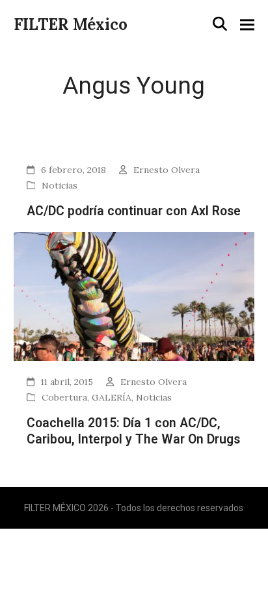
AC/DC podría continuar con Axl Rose (134, 211)
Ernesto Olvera (166, 170)
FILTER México (70, 24)
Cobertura (64, 397)
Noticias (59, 185)
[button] (220, 24)
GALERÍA (111, 397)
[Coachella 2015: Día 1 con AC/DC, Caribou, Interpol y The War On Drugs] (134, 295)
